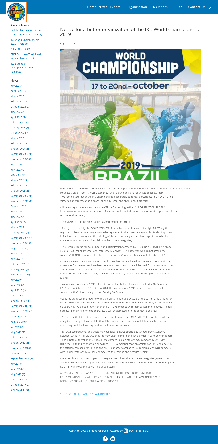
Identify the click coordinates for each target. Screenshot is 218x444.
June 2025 (16, 111)
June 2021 (16, 258)
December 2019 (19, 306)
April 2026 (16, 91)
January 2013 (18, 390)
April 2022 (16, 222)
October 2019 (18, 316)
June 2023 (16, 169)
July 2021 (16, 253)
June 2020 (16, 285)
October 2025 (18, 106)
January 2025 (18, 127)
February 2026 (19, 101)
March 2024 (17, 138)
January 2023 (18, 190)
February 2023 (19, 185)
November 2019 (20, 311)
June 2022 (16, 216)
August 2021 (18, 248)
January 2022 (18, 232)
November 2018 (20, 348)
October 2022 (18, 206)
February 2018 (19, 379)
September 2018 (20, 358)
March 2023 (17, 180)
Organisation (136, 7)
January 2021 (18, 269)
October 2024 (18, 132)
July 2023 (16, 164)
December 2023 (19, 153)
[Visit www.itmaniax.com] (136, 430)
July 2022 (16, 211)
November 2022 (20, 201)
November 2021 (20, 243)
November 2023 (20, 159)
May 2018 (16, 374)
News (103, 7)
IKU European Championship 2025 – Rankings (23, 67)
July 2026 (16, 85)
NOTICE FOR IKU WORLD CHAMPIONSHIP (87, 394)
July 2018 (16, 363)
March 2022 (17, 227)
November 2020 (20, 274)
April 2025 (16, 117)
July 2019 (16, 327)
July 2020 (16, 279)
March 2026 (17, 96)
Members (160, 7)
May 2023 (16, 175)
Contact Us (197, 7)
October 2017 (18, 384)
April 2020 (16, 290)
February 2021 (19, 264)
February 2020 (19, 295)
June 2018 (16, 369)
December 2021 (19, 237)
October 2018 (18, 353)
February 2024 (19, 143)
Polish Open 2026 (20, 49)
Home (91, 7)
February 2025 (19, 122)
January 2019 (18, 342)
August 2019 (18, 321)
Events (115, 7)
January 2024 (18, 148)
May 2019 (16, 332)
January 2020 (18, 300)
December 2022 (19, 195)
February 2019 (19, 337)
